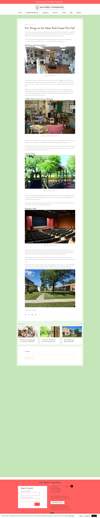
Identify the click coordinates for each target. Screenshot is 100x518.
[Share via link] (35, 314)
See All (80, 323)
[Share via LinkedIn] (32, 314)
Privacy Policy (71, 516)
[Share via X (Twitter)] (28, 314)
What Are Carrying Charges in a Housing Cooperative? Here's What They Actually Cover (27, 340)
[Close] (98, 516)
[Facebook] (71, 486)
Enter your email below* (26, 491)
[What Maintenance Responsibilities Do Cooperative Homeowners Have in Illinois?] (72, 331)
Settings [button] (81, 516)
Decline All (87, 516)
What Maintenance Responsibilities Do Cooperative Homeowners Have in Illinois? (71, 340)
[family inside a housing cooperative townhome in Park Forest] (28, 331)
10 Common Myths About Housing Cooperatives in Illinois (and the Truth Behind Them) (49, 340)
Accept (94, 516)
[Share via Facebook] (25, 314)
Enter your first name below (26, 497)
